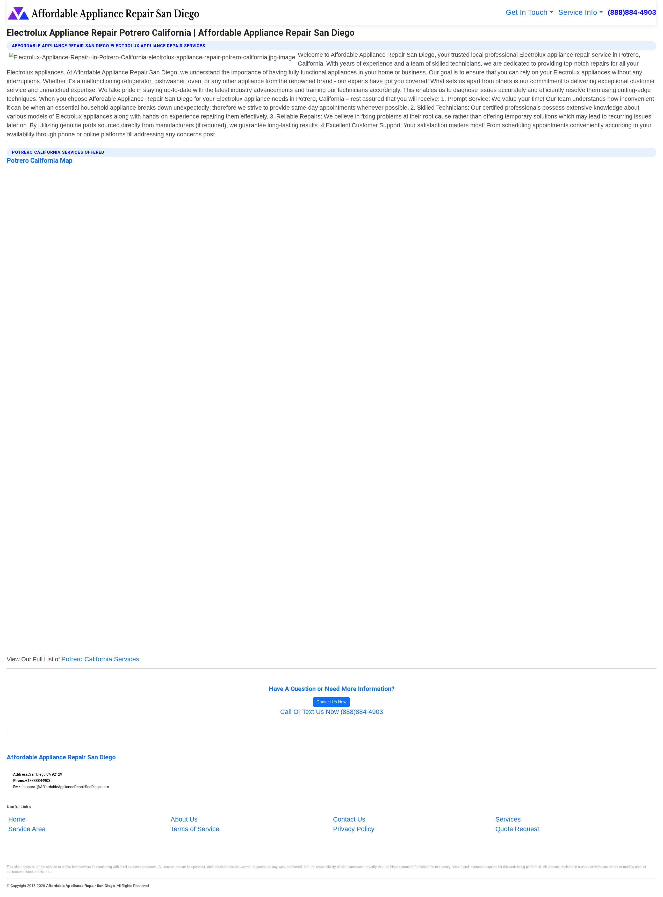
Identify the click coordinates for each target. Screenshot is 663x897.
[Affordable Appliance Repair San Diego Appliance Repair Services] (104, 12)
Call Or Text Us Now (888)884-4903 (331, 711)
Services (508, 819)
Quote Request (517, 828)
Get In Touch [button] (526, 12)
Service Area (27, 828)
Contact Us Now (331, 702)
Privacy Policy (353, 828)
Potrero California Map (40, 160)
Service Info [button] (577, 12)
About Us (184, 819)
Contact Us (349, 819)
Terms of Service (195, 828)
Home (17, 819)
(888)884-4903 (632, 12)
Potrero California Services (100, 659)
